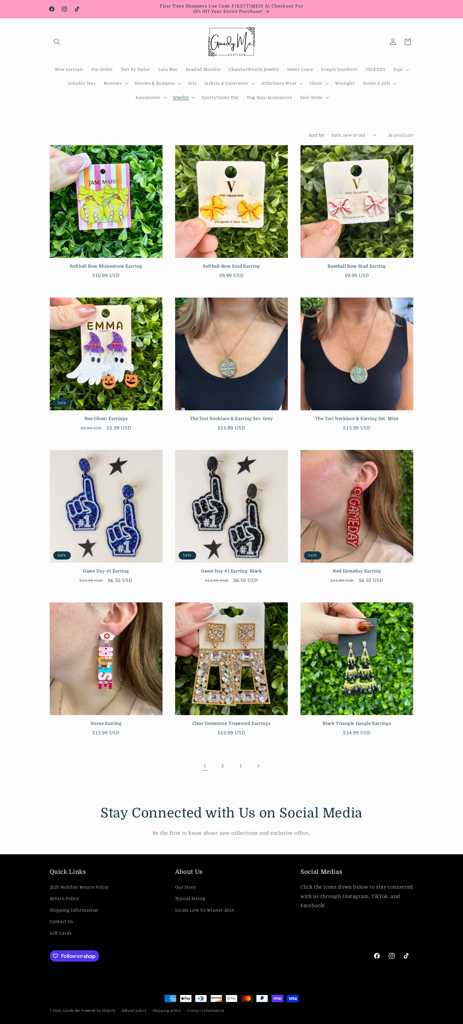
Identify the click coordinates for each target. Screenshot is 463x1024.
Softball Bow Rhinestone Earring (106, 266)
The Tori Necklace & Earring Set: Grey (231, 418)
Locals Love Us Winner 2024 (204, 910)
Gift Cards (61, 933)
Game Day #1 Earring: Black (231, 571)
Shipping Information (74, 910)
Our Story (185, 887)
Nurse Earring (106, 723)
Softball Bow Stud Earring (231, 266)
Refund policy (134, 1010)
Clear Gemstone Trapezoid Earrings (231, 723)
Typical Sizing (190, 898)
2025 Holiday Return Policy (79, 887)
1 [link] (204, 765)
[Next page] (258, 766)
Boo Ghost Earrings (106, 418)
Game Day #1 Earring (106, 571)
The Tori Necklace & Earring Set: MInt (357, 418)
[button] (57, 42)
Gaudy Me (71, 1010)
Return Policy (64, 898)
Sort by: (317, 135)
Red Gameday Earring (357, 571)
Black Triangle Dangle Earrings (357, 723)
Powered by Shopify (98, 1010)
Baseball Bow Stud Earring (357, 266)
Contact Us (61, 921)
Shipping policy (167, 1010)
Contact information (205, 1010)
